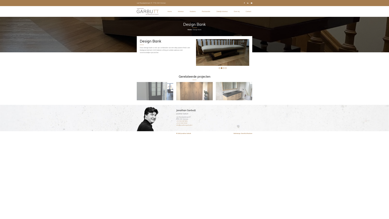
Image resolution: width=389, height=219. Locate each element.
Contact (248, 11)
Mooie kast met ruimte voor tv (155, 91)
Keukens (193, 11)
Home (169, 11)
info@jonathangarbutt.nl (184, 125)
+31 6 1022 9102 (181, 123)
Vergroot (222, 52)
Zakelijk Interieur (222, 11)
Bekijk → (155, 94)
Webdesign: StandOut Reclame (242, 133)
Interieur (181, 11)
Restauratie (206, 11)
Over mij (237, 11)
